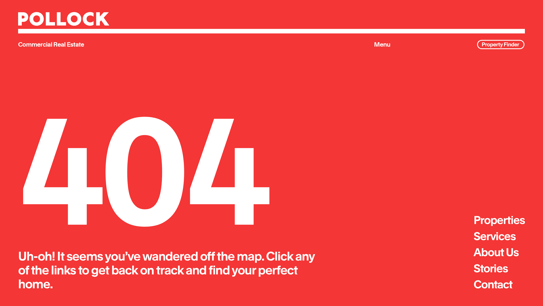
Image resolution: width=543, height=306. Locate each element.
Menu (382, 44)
